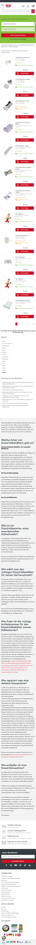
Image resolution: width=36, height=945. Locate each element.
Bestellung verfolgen (7, 876)
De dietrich (5, 357)
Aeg (4, 341)
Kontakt (3, 907)
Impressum (4, 880)
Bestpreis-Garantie (6, 890)
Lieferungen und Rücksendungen (10, 882)
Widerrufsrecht (5, 894)
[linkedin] (30, 866)
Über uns (3, 909)
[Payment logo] (18, 942)
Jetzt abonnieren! (9, 853)
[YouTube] (16, 866)
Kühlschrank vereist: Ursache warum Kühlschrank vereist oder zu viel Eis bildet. (17, 393)
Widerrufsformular (6, 896)
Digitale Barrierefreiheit (7, 900)
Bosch (4, 350)
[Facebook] (6, 866)
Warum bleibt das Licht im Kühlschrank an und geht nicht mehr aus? (18, 400)
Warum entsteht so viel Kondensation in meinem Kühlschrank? (16, 406)
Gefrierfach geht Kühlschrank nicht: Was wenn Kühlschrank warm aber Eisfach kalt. (18, 383)
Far (3, 363)
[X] (11, 866)
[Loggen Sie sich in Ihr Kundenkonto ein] (28, 6)
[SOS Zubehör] (8, 6)
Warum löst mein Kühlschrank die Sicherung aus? (16, 403)
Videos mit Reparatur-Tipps (8, 917)
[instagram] (20, 866)
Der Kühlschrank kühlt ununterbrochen (13, 390)
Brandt (4, 352)
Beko (4, 348)
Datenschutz (4, 888)
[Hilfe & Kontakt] (23, 6)
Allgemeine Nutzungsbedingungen (10, 886)
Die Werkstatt (5, 911)
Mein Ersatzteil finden (18, 35)
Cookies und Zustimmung (8, 898)
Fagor (4, 361)
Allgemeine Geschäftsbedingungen (10, 878)
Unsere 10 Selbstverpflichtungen (10, 913)
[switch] (3, 943)
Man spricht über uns (7, 915)
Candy (4, 354)
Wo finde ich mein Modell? (18, 39)
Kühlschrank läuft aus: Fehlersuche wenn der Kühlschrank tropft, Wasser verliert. (18, 387)
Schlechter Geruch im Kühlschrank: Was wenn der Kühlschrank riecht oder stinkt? (16, 396)
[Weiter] (32, 324)
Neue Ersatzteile (5, 892)
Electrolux (5, 359)
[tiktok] (25, 866)
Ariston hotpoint (7, 343)
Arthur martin (6, 345)
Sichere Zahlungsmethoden (8, 884)
